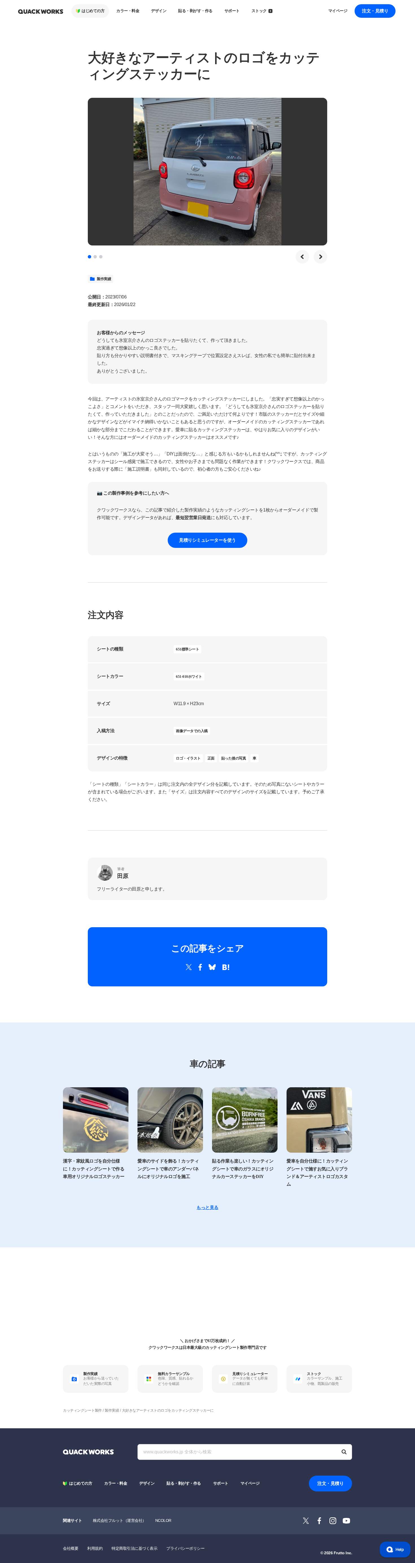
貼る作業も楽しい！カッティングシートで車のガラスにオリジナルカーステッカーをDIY (242, 1169)
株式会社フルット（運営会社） (119, 1520)
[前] (302, 257)
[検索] (344, 1452)
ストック (259, 11)
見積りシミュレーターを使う (207, 540)
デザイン (158, 11)
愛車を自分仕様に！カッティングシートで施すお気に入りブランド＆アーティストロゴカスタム (317, 1172)
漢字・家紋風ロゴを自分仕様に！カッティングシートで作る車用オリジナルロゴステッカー (93, 1169)
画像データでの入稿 (192, 731)
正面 (211, 758)
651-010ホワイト (189, 676)
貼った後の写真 (233, 758)
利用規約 (94, 1548)
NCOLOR (163, 1520)
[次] (320, 257)
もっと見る (207, 1207)
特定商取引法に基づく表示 (134, 1548)
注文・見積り (375, 10)
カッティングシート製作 (82, 1410)
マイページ (338, 11)
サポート (232, 11)
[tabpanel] (207, 171)
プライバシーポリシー (185, 1548)
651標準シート (187, 649)
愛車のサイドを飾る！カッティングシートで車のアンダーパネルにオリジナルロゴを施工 (168, 1169)
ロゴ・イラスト (188, 758)
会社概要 (70, 1548)
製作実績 (104, 279)
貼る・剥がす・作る (195, 11)
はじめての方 (93, 11)
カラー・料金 (127, 11)
